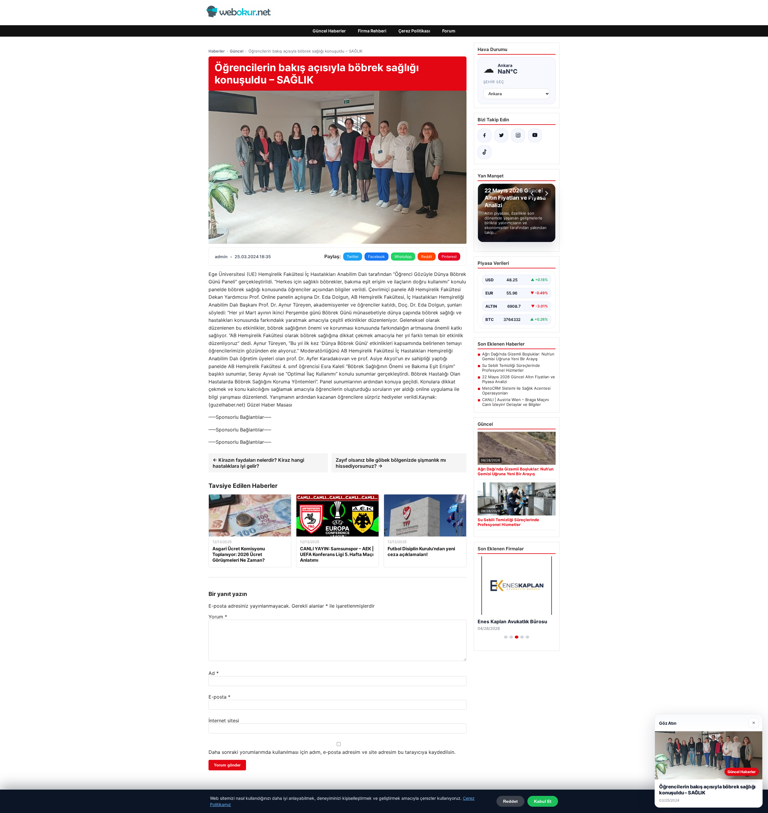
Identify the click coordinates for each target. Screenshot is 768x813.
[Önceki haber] (533, 193)
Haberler (216, 51)
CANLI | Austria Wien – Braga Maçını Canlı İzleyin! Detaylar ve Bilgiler (515, 402)
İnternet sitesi (223, 721)
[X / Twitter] (501, 135)
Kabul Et (542, 801)
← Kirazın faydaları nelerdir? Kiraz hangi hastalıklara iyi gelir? (258, 463)
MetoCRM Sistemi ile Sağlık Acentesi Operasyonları (516, 390)
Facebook (376, 256)
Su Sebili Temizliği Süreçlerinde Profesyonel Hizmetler (511, 368)
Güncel (236, 51)
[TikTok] (484, 152)
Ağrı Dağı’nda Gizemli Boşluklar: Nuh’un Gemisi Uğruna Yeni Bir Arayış (518, 356)
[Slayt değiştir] (506, 637)
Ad (213, 673)
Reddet (510, 801)
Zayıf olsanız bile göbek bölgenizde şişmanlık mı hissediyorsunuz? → (391, 463)
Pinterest (449, 256)
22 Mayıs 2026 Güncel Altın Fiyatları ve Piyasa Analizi (518, 379)
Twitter (352, 256)
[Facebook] (484, 135)
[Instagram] (518, 135)
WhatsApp (403, 256)
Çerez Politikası (414, 30)
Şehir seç (494, 82)
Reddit (426, 256)
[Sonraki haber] (546, 193)
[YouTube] (535, 135)
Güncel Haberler (329, 30)
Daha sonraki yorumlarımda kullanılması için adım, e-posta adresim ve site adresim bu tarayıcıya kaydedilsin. (331, 752)
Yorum (217, 617)
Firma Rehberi (372, 30)
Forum (448, 30)
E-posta (219, 697)
